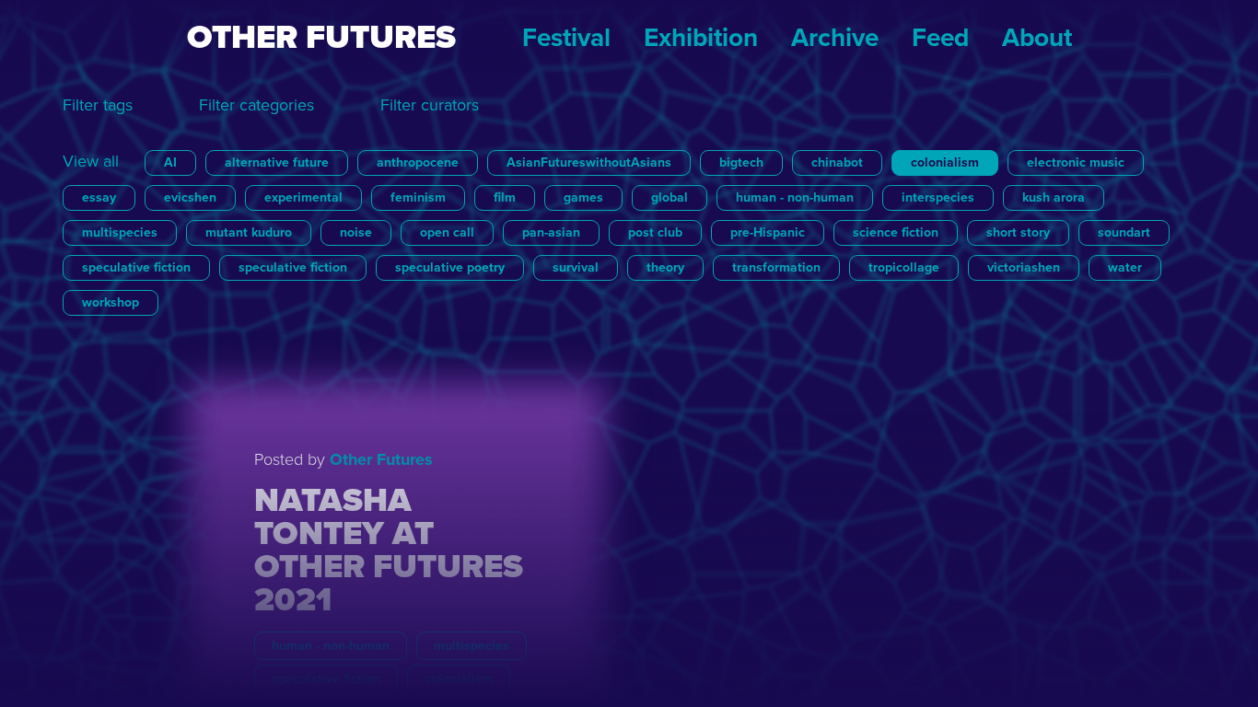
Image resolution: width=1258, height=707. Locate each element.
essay (99, 197)
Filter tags (98, 105)
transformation (776, 267)
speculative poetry (450, 267)
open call (447, 232)
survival (576, 267)
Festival (566, 37)
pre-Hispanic (767, 232)
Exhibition (701, 37)
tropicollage (903, 267)
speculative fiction (136, 267)
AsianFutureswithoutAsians (589, 162)
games (583, 197)
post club (655, 232)
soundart (1124, 232)
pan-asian (551, 232)
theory (665, 267)
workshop (110, 302)
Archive (835, 37)
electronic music (1075, 162)
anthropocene (418, 162)
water (1125, 267)
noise (356, 232)
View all (91, 161)
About (1037, 37)
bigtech (741, 162)
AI (170, 162)
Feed (940, 37)
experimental (303, 197)
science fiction (895, 232)
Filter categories (256, 105)
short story (1018, 232)
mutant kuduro (248, 232)
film (505, 197)
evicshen (190, 197)
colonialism (945, 162)
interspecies (938, 197)
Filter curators (429, 105)
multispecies (119, 232)
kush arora (1053, 197)
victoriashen (1023, 267)
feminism (418, 197)
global (669, 197)
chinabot (837, 162)
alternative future (277, 162)
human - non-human (795, 197)
